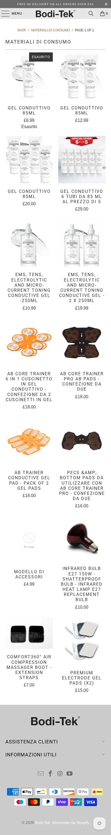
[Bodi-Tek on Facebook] (50, 774)
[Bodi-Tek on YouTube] (70, 774)
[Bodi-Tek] (55, 13)
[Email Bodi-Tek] (41, 774)
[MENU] (3, 13)
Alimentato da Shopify (70, 822)
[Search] (91, 13)
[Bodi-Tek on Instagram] (60, 774)
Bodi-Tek (42, 822)
